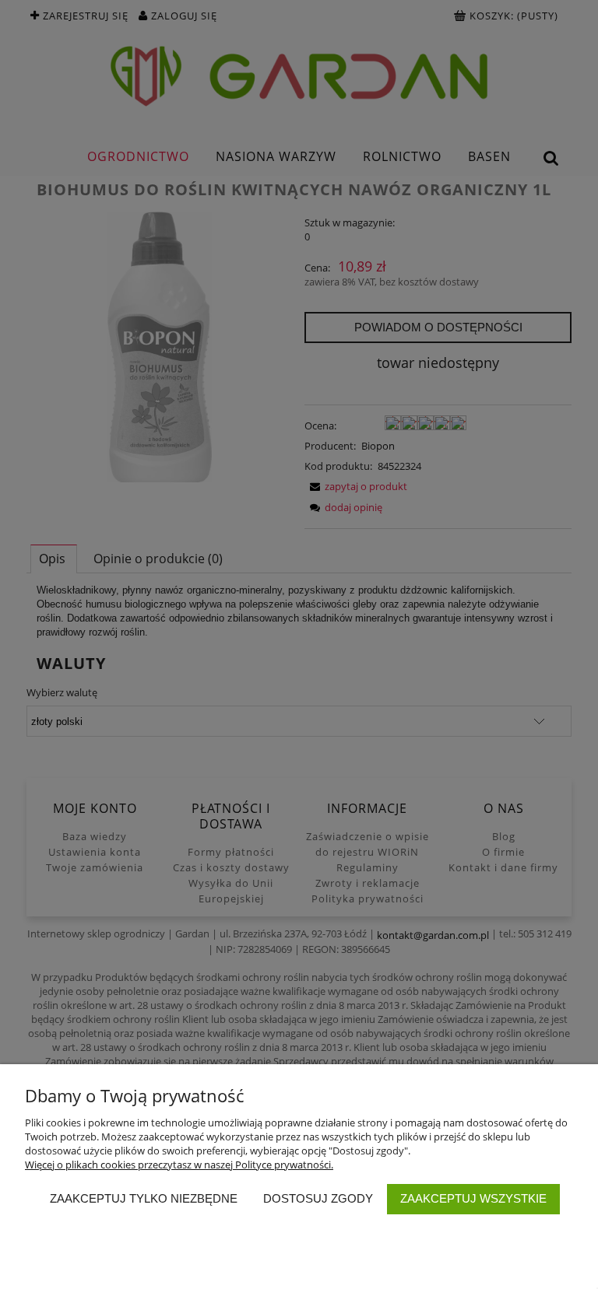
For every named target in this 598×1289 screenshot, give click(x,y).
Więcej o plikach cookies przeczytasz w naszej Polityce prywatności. (179, 1165)
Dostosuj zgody (318, 1198)
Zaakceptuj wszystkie (473, 1198)
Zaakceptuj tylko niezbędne (143, 1198)
